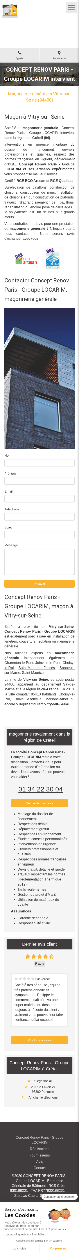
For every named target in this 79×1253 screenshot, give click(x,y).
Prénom (10, 473)
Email (8, 491)
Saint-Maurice (33, 673)
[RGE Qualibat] (53, 258)
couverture (27, 641)
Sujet (8, 527)
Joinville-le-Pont (48, 663)
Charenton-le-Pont (18, 663)
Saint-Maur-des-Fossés (36, 668)
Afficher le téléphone (43, 1097)
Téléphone (11, 509)
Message (11, 545)
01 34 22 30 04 (40, 789)
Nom (7, 455)
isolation (44, 641)
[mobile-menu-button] (71, 7)
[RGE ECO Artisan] (26, 258)
